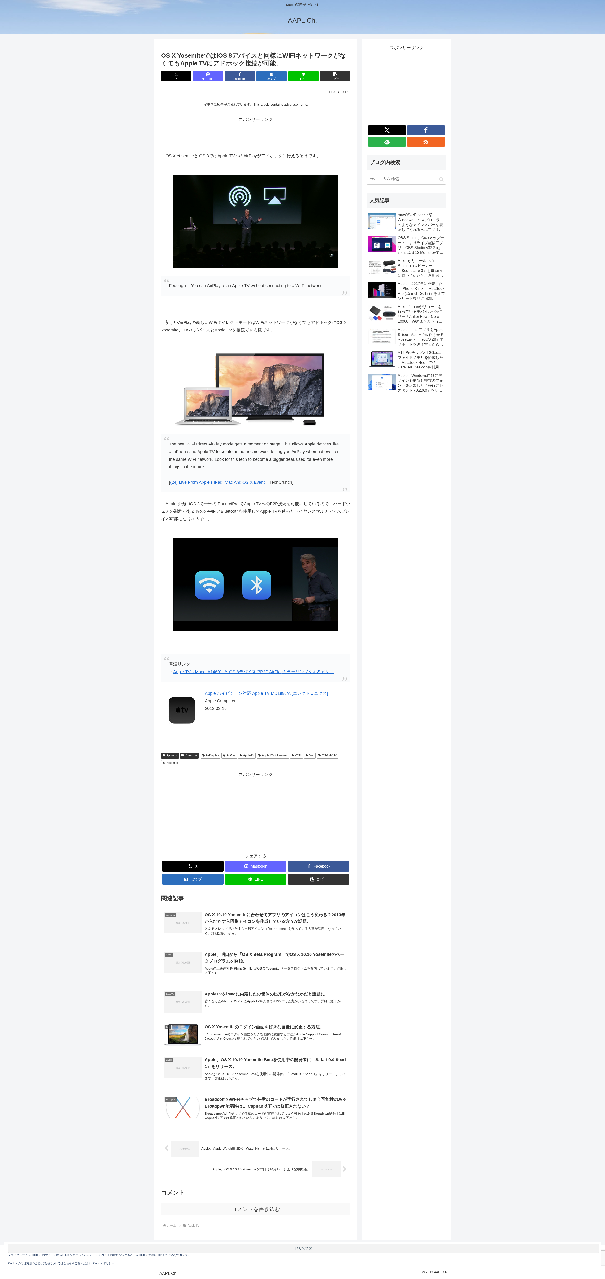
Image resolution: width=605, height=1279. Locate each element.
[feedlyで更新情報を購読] (387, 142)
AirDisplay (212, 755)
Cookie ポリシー (103, 1263)
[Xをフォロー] (387, 130)
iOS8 (298, 755)
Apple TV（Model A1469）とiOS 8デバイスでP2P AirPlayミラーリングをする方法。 (253, 671)
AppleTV (171, 755)
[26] (255, 584)
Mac (311, 755)
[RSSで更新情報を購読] (426, 142)
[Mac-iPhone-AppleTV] (255, 387)
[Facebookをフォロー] (426, 130)
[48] (255, 221)
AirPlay (231, 755)
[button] (335, 76)
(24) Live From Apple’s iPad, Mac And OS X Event (217, 482)
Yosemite (191, 755)
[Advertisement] (255, 133)
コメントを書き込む (256, 1209)
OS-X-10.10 (329, 755)
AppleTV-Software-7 (275, 755)
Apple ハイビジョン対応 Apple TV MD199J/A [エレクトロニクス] (266, 693)
